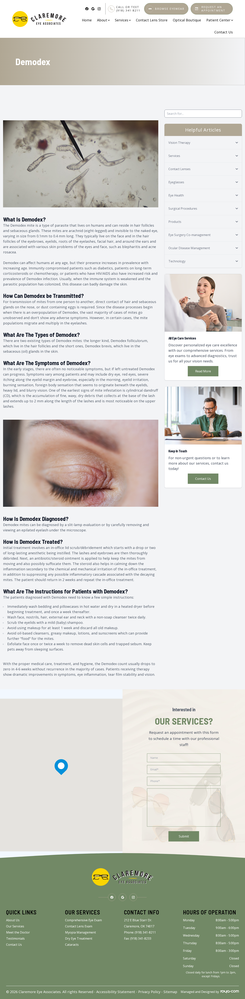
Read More (203, 371)
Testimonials (15, 938)
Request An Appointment (213, 8)
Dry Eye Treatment (78, 938)
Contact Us (223, 32)
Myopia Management (80, 932)
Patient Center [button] (218, 20)
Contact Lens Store (151, 20)
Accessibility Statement (115, 991)
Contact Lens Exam (78, 926)
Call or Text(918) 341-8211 (128, 8)
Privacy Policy (149, 991)
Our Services (15, 926)
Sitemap (170, 991)
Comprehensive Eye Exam (83, 920)
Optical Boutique (187, 20)
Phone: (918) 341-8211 (140, 932)
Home (87, 20)
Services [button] (121, 20)
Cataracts (72, 944)
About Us (13, 920)
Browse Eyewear (169, 9)
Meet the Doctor (18, 932)
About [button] (102, 20)
